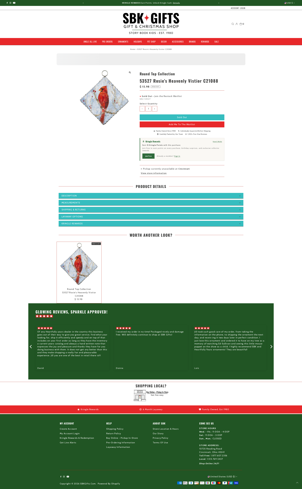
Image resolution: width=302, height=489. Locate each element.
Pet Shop (151, 41)
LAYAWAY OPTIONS (72, 216)
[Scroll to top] (297, 482)
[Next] (218, 3)
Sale (216, 41)
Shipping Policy (115, 429)
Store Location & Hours (166, 429)
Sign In (177, 156)
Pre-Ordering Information (120, 442)
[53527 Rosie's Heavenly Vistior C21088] (79, 264)
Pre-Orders (107, 41)
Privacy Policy (160, 438)
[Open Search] (233, 24)
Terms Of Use (160, 442)
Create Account (68, 429)
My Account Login (70, 433)
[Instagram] (10, 3)
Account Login (238, 8)
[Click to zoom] (130, 72)
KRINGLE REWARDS (72, 223)
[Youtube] (14, 3)
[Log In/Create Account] (237, 24)
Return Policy (113, 433)
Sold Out (182, 117)
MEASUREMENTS (71, 202)
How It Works (217, 141)
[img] (152, 316)
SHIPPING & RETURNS (74, 209)
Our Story (158, 433)
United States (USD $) (222, 476)
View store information (154, 173)
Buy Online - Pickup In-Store (122, 438)
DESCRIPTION (69, 195)
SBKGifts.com (88, 483)
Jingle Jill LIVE (90, 41)
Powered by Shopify (109, 483)
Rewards (205, 41)
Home (132, 49)
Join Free (148, 156)
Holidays (138, 41)
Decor (164, 41)
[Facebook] (7, 3)
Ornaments (123, 41)
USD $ (290, 3)
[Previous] (83, 3)
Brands (192, 41)
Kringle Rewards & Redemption (77, 438)
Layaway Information (118, 447)
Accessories (178, 41)
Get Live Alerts (68, 442)
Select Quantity (148, 103)
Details (176, 3)
